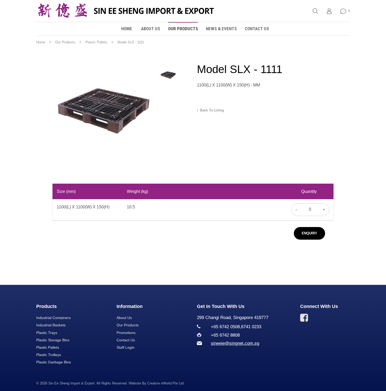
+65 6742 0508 (225, 326)
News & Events (221, 28)
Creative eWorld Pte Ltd (165, 383)
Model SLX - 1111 (130, 42)
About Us (150, 28)
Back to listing (212, 110)
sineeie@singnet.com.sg (235, 343)
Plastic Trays (46, 333)
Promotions (126, 333)
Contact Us (257, 28)
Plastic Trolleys (48, 355)
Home (126, 28)
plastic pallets (96, 42)
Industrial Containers (53, 318)
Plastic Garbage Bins (53, 362)
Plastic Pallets (47, 347)
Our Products (183, 28)
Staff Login (125, 347)
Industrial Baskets (51, 325)
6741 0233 (251, 326)
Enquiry (309, 233)
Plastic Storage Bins (52, 340)
